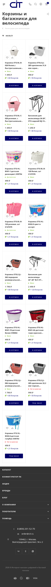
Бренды (6, 490)
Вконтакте (18, 551)
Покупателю (9, 511)
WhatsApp (33, 551)
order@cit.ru (28, 534)
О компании (9, 504)
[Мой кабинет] (41, 4)
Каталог (6, 470)
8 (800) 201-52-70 (26, 529)
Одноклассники (26, 551)
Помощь (7, 518)
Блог (5, 497)
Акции (5, 484)
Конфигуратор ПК (11, 477)
